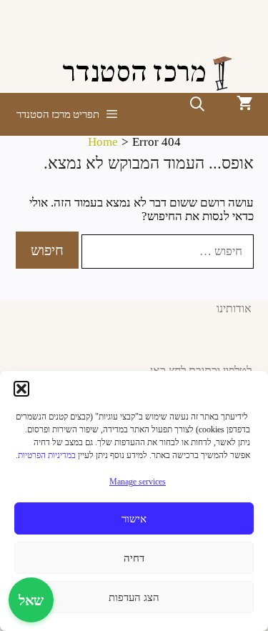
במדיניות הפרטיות (47, 455)
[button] (21, 389)
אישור (134, 519)
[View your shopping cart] (245, 104)
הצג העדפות (134, 597)
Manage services (137, 482)
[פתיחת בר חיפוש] (197, 104)
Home (103, 142)
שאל (31, 600)
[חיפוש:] (166, 251)
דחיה (134, 558)
